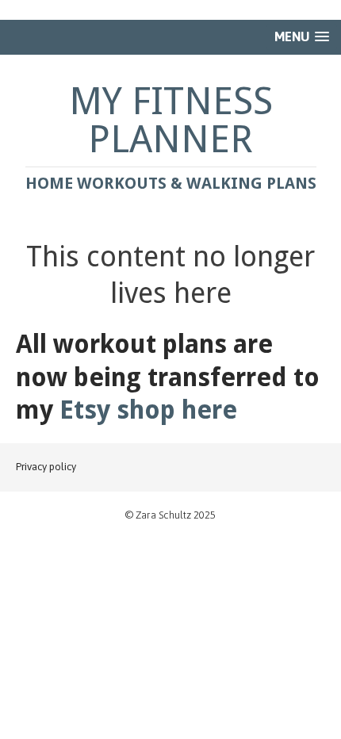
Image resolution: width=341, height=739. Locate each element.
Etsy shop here (148, 410)
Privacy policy (46, 467)
